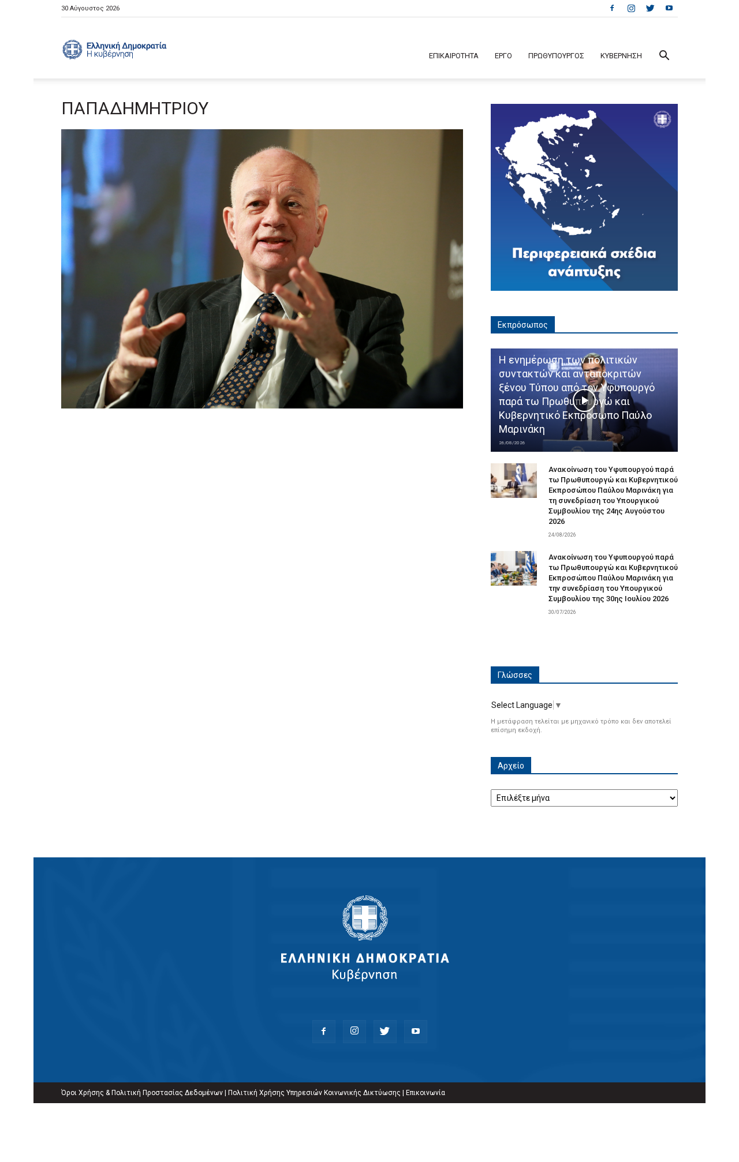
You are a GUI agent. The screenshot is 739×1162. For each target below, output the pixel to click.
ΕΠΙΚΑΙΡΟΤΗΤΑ (454, 55)
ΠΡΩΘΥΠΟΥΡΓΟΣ (556, 55)
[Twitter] (650, 8)
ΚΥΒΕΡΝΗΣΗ (621, 55)
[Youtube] (669, 8)
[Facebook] (612, 8)
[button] (664, 56)
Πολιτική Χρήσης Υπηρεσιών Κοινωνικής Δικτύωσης (314, 1093)
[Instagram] (631, 8)
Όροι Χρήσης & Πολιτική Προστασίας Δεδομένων (142, 1093)
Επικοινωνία (425, 1093)
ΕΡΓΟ (503, 55)
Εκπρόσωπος (523, 324)
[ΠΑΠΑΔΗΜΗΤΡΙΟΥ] (262, 405)
